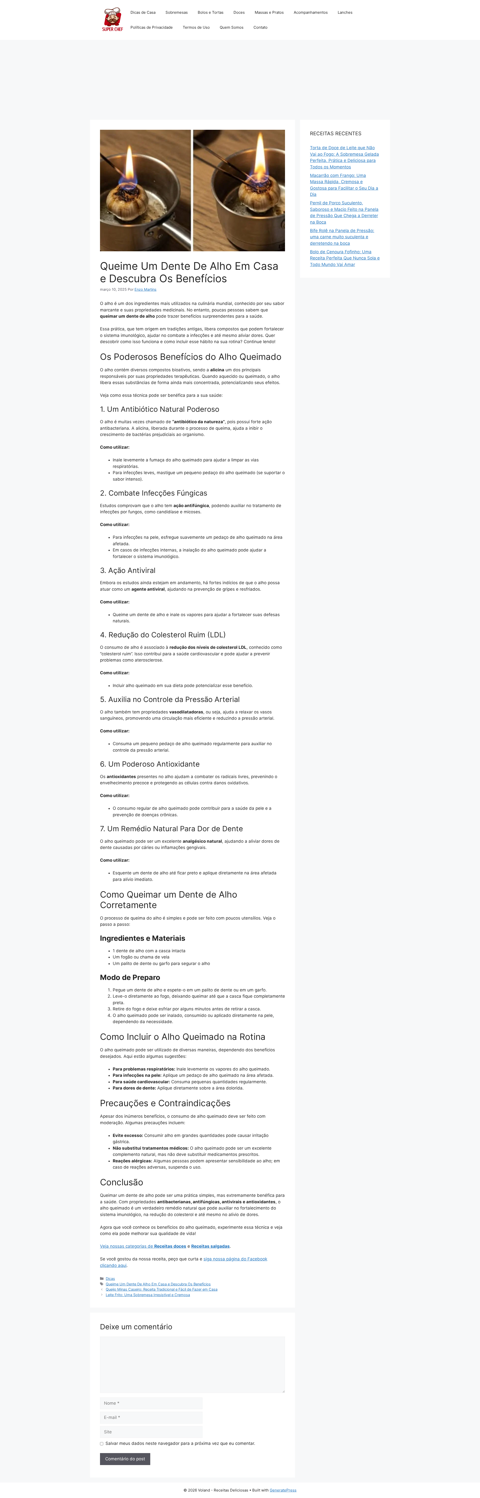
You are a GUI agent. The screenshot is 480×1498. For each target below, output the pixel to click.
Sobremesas (177, 12)
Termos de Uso (196, 27)
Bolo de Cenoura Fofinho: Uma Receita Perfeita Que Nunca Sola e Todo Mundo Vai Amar (345, 258)
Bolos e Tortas (211, 12)
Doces (239, 12)
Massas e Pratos (269, 12)
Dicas (110, 1278)
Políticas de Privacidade (151, 27)
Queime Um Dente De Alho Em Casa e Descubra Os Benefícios (158, 1284)
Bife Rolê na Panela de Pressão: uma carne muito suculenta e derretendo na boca (342, 237)
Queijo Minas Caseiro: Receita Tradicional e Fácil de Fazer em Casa (162, 1289)
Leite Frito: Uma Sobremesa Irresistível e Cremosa (148, 1295)
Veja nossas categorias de (143, 1246)
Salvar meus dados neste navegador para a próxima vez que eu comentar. (180, 1443)
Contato (261, 27)
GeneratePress (283, 1490)
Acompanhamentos (311, 12)
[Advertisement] (240, 77)
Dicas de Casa (143, 12)
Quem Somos (232, 27)
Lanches (345, 12)
